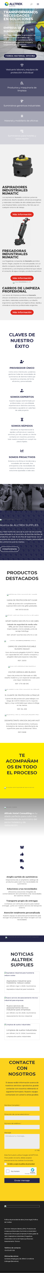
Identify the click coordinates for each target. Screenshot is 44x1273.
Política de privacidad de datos (14, 1219)
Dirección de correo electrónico (17, 1114)
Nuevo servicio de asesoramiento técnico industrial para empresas (18, 1008)
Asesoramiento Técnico (12, 1241)
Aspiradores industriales (16, 1236)
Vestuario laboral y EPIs (18, 1229)
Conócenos (9, 549)
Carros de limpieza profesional (22, 1239)
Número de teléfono (12, 1123)
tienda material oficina (20, 56)
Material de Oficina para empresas (15, 1234)
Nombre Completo (12, 1105)
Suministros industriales (28, 1231)
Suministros (31, 986)
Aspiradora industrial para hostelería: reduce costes (19, 982)
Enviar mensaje (22, 1180)
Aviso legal (28, 1219)
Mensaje (7, 1133)
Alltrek (12, 986)
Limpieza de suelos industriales (22, 1030)
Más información (22, 214)
